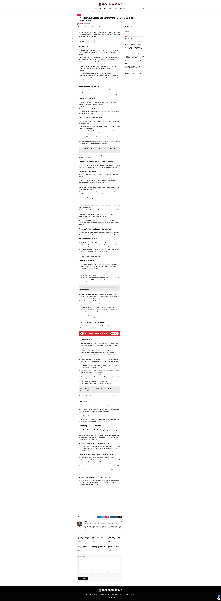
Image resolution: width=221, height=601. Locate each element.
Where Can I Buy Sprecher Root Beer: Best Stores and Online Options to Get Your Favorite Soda (134, 62)
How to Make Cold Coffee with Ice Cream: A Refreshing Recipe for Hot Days (83, 539)
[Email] (73, 47)
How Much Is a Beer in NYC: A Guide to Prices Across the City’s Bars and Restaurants (134, 44)
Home (96, 8)
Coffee (100, 8)
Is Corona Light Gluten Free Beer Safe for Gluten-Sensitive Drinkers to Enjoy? (133, 52)
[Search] (143, 8)
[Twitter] (73, 38)
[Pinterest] (73, 44)
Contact (116, 8)
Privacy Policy (123, 8)
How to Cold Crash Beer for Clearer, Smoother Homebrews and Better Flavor (134, 57)
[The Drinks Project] (110, 4)
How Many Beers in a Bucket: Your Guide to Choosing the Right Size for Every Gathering (134, 73)
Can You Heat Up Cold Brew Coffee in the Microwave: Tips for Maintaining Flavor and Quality (114, 539)
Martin (81, 23)
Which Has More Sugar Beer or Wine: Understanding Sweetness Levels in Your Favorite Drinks (133, 67)
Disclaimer (121, 594)
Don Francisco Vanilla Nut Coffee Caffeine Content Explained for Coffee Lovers (83, 548)
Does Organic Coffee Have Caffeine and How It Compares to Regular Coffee (114, 548)
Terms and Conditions (131, 594)
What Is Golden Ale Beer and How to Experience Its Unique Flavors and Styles (133, 39)
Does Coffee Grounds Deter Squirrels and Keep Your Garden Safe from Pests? (99, 539)
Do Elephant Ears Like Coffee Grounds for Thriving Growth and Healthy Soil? (99, 548)
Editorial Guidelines (105, 594)
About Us (110, 8)
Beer (105, 8)
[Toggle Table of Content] (92, 41)
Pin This (115, 333)
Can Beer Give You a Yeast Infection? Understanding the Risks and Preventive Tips (134, 48)
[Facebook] (73, 35)
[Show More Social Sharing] (113, 27)
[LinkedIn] (73, 41)
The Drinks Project (112, 597)
